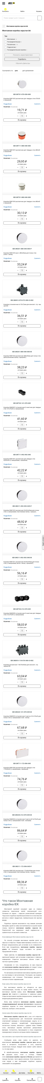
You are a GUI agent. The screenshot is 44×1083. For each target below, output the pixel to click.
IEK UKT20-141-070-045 (22, 403)
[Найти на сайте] (40, 18)
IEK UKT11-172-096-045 (22, 763)
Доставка (22, 1073)
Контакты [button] (5, 11)
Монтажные (12, 39)
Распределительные (14, 42)
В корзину (22, 120)
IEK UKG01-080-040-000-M (22, 352)
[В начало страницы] (40, 1079)
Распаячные (12, 44)
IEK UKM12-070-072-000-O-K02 (22, 300)
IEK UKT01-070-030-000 (22, 94)
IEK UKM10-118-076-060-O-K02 (22, 660)
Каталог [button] (6, 1073)
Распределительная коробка (17, 50)
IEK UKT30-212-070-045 (22, 609)
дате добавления (28, 70)
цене (16, 70)
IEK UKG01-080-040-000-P (22, 249)
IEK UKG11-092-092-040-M (22, 557)
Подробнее (7, 104)
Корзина (39, 11)
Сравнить (5, 1080)
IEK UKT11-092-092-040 (22, 455)
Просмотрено (31, 1080)
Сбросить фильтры (23, 63)
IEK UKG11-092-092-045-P (22, 506)
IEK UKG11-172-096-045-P (22, 866)
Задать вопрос (43, 541)
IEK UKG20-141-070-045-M (22, 712)
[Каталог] (3, 3)
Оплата (13, 1073)
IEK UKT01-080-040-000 (22, 197)
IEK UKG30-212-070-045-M (22, 815)
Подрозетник (12, 47)
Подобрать (22, 59)
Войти (22, 11)
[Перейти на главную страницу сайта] (17, 3)
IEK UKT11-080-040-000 (22, 146)
